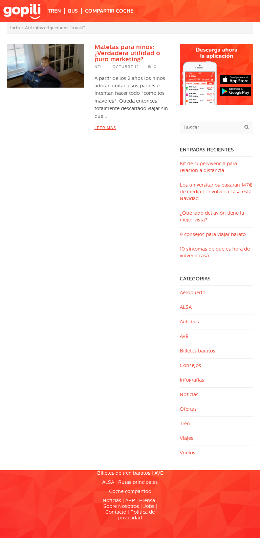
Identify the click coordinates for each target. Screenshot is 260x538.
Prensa (147, 500)
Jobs (148, 506)
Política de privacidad (136, 515)
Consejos (190, 365)
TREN (54, 11)
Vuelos (187, 453)
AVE (184, 336)
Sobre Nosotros (121, 506)
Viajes (186, 438)
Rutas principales (138, 482)
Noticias (189, 394)
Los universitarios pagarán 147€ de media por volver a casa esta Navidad (216, 191)
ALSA (186, 307)
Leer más (105, 128)
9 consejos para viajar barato (213, 234)
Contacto (115, 512)
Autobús (189, 322)
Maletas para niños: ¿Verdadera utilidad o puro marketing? (127, 53)
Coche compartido (130, 491)
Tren (185, 424)
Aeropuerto (192, 293)
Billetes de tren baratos (123, 473)
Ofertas (188, 409)
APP (130, 500)
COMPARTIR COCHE (109, 11)
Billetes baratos (197, 351)
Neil (99, 67)
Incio (15, 27)
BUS (73, 11)
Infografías (192, 380)
